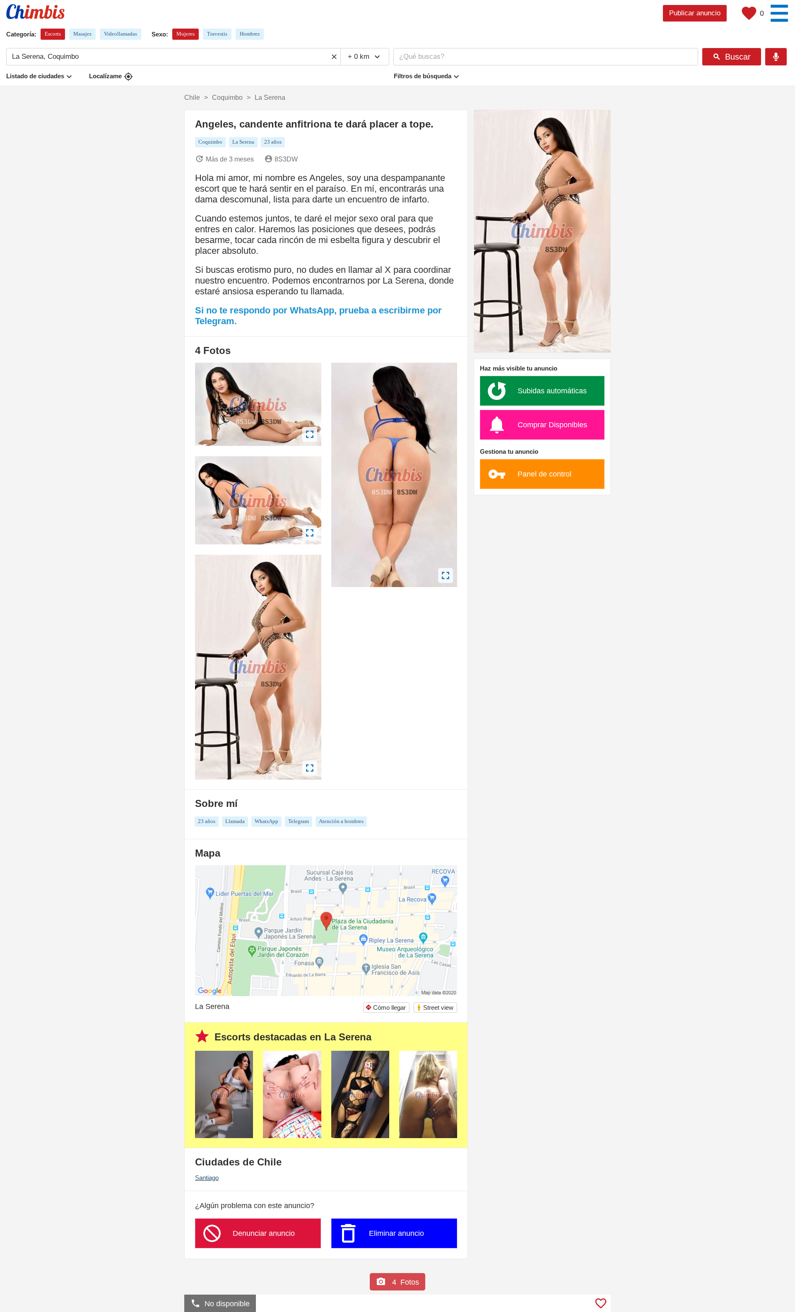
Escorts (53, 34)
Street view (435, 1007)
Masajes (82, 34)
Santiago (207, 1177)
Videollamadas (120, 34)
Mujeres (185, 34)
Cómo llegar (385, 1007)
